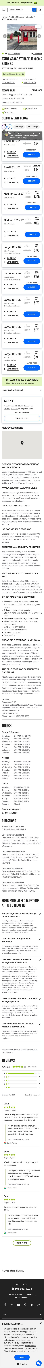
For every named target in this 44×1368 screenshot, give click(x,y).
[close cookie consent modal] (40, 1323)
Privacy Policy (13, 1343)
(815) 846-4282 (8, 82)
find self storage (16, 17)
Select (31, 155)
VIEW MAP (37, 53)
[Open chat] (39, 1363)
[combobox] (23, 10)
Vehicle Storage (33, 127)
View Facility (22, 418)
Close (22, 1357)
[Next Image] (39, 36)
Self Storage (19, 127)
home (4, 17)
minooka (29, 17)
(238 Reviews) (14, 53)
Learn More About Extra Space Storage (20, 1296)
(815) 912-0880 (22, 716)
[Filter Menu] (10, 126)
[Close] (40, 134)
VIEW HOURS (37, 90)
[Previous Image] (5, 36)
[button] (22, 390)
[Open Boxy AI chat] (4, 126)
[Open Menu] (4, 10)
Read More (22, 1243)
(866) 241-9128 (30, 82)
